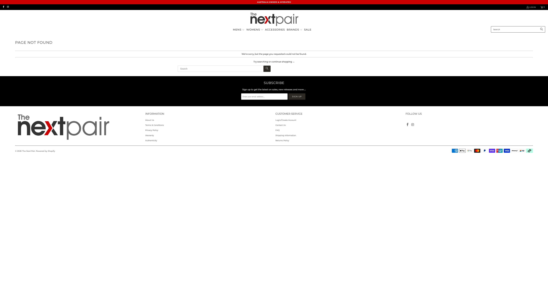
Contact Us (280, 125)
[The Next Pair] (274, 18)
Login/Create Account (285, 120)
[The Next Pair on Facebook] (3, 7)
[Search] (541, 29)
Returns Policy (282, 140)
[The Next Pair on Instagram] (8, 7)
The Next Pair (28, 151)
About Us (149, 120)
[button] (238, 30)
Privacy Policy (151, 130)
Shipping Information (285, 135)
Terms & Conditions (154, 125)
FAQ (277, 130)
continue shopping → (283, 61)
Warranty (149, 135)
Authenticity (151, 140)
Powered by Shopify (45, 151)
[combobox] (518, 29)
